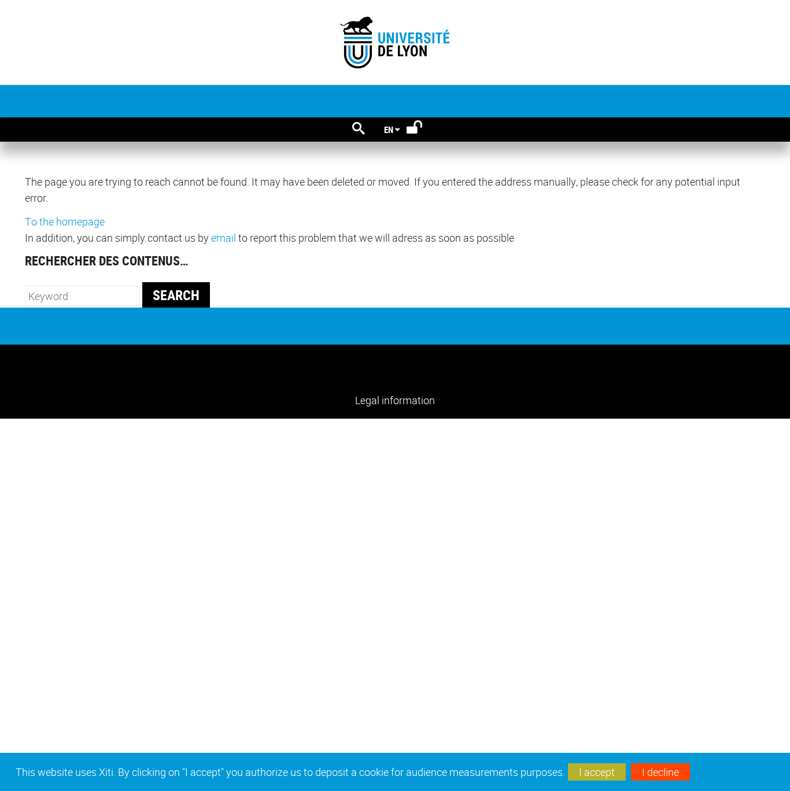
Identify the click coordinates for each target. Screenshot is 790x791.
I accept (597, 772)
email (223, 238)
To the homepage (65, 221)
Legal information (395, 400)
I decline (660, 772)
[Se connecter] (421, 129)
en (388, 129)
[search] (82, 296)
